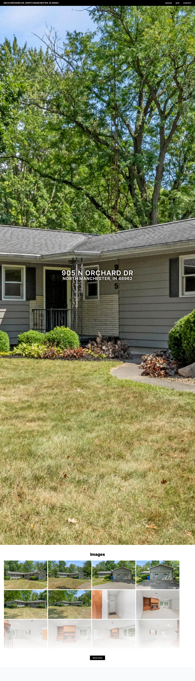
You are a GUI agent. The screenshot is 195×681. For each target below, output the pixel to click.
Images (168, 3)
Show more (97, 658)
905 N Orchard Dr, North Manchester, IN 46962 (31, 3)
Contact (187, 3)
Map (178, 3)
